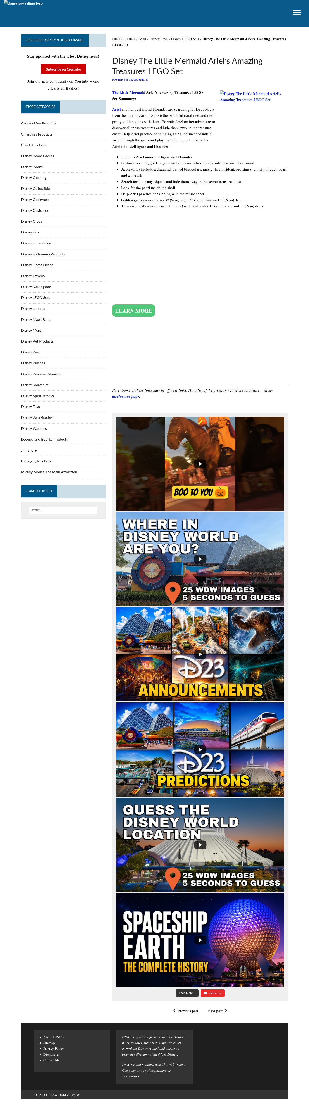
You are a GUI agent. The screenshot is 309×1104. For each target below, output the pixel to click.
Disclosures (51, 1054)
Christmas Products (36, 134)
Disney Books (32, 167)
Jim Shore (29, 450)
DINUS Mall (136, 38)
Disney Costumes (35, 210)
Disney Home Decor (37, 265)
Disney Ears (30, 232)
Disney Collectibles (36, 188)
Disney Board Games (37, 156)
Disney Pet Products (37, 341)
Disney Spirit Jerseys (37, 396)
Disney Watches (34, 429)
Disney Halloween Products (43, 254)
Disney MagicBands (36, 319)
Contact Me (51, 1060)
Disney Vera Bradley (37, 417)
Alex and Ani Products (38, 123)
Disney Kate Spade (36, 287)
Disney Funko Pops (36, 243)
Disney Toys (158, 38)
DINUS (118, 38)
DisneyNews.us (70, 1095)
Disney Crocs (31, 221)
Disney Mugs (31, 330)
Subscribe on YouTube (63, 69)
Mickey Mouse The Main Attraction (49, 472)
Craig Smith (138, 79)
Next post (215, 1010)
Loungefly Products (36, 461)
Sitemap (49, 1042)
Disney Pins (30, 352)
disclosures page (125, 396)
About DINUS (53, 1037)
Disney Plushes (33, 363)
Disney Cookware (35, 200)
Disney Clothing (33, 178)
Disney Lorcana (33, 309)
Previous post (188, 1010)
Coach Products (34, 145)
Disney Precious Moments (42, 374)
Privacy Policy (53, 1048)
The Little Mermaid (128, 92)
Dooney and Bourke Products (44, 439)
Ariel (117, 109)
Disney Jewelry (33, 276)
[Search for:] (63, 510)
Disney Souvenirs (34, 385)
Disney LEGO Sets (185, 38)
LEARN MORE (133, 310)
